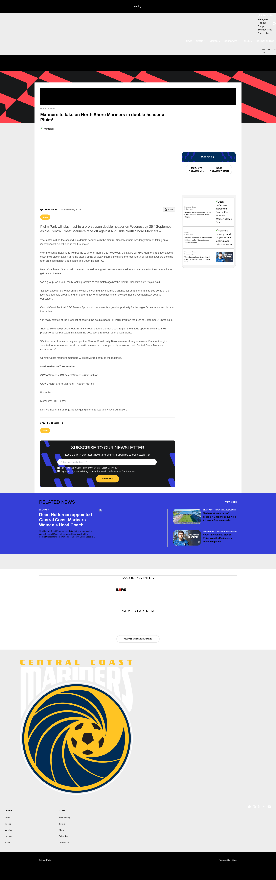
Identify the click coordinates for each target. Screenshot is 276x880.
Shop (61, 830)
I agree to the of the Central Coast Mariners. (90, 467)
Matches (8, 830)
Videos (213, 41)
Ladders (8, 836)
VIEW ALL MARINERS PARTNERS (138, 639)
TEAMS (199, 41)
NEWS (189, 41)
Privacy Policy (80, 467)
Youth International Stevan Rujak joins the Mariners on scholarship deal (197, 259)
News (52, 108)
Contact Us (64, 842)
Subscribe (107, 479)
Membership (64, 817)
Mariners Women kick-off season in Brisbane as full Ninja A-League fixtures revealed (198, 240)
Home (43, 108)
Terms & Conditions (228, 860)
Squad (7, 842)
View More (231, 502)
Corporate (230, 41)
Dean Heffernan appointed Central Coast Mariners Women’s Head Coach (197, 214)
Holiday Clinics (265, 41)
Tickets (62, 824)
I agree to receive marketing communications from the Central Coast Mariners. (100, 471)
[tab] (196, 169)
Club (247, 41)
